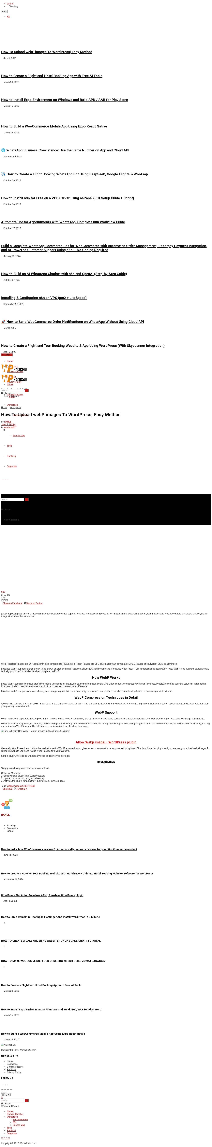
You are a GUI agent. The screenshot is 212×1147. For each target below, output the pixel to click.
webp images (14, 786)
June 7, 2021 (7, 424)
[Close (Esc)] (2, 1089)
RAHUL (7, 421)
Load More (6, 355)
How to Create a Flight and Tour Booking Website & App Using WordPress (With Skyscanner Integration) (83, 346)
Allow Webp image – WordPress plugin (106, 742)
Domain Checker (15, 1066)
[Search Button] (27, 499)
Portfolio (11, 1069)
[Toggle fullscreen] (8, 1089)
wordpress (12, 404)
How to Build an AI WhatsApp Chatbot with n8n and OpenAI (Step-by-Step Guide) (64, 274)
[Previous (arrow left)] (2, 1092)
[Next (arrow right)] (5, 1092)
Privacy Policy (14, 1072)
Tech (9, 1127)
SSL (15, 425)
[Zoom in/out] (11, 1089)
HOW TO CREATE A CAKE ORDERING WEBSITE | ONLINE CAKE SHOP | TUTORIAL (51, 940)
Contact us (12, 1064)
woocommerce (20, 1119)
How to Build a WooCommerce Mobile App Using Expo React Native (54, 126)
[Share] (5, 1089)
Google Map (19, 1125)
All (8, 16)
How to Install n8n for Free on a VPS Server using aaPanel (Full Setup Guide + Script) (67, 198)
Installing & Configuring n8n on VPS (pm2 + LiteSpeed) (44, 298)
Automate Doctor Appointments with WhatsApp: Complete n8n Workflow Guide (63, 222)
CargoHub (12, 1133)
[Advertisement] (87, 640)
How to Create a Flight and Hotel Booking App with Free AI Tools (51, 76)
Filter (4, 12)
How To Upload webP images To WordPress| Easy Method (46, 52)
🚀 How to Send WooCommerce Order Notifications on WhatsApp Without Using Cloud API (72, 322)
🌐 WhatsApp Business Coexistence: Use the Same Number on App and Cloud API (65, 150)
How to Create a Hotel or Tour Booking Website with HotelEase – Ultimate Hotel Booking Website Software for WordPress (77, 873)
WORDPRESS (28, 786)
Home (10, 361)
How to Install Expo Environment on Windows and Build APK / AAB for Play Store (64, 100)
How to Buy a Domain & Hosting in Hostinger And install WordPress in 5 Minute (50, 917)
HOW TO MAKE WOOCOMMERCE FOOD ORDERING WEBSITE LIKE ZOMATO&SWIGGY (53, 961)
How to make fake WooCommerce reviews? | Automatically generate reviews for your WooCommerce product (69, 849)
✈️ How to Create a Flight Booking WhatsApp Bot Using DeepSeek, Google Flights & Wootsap (74, 174)
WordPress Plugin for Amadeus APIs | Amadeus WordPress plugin (42, 895)
